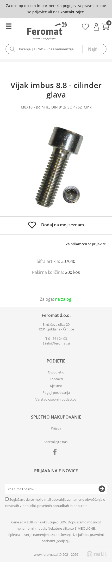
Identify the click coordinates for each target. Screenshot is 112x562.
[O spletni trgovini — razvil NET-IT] (97, 554)
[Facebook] (56, 453)
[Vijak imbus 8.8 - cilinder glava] (56, 168)
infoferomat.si (57, 343)
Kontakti (56, 379)
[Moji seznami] (85, 29)
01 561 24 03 (57, 338)
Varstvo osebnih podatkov (56, 399)
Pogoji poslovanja (56, 392)
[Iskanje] (94, 49)
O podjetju (56, 372)
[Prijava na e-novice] (102, 489)
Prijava (96, 27)
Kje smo (56, 385)
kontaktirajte (72, 11)
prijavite (39, 11)
